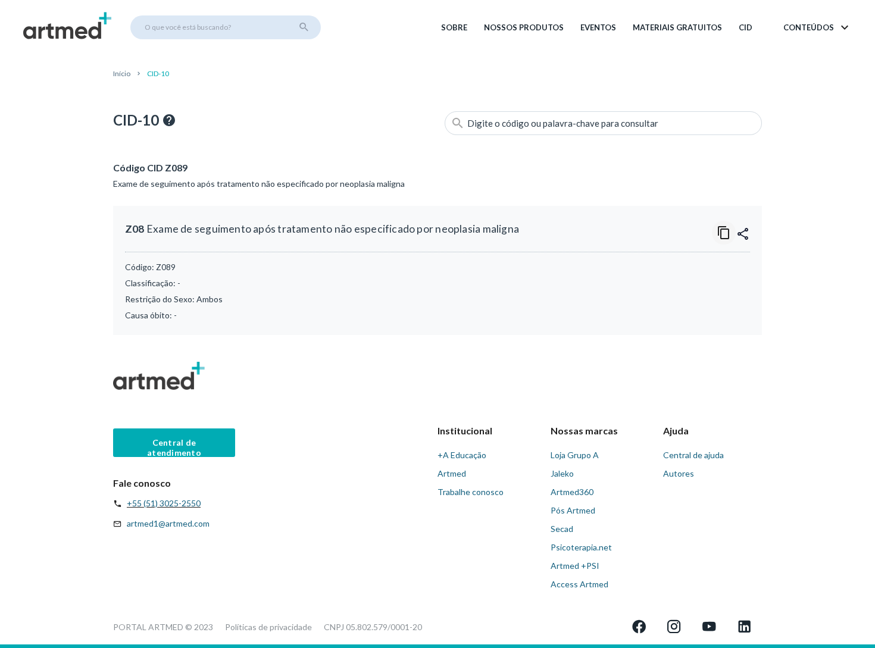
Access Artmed (579, 584)
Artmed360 (572, 492)
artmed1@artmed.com (168, 523)
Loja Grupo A (575, 455)
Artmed (452, 473)
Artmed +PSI (575, 566)
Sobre (454, 27)
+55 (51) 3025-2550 (164, 503)
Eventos (598, 27)
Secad (562, 529)
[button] (817, 27)
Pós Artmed (573, 510)
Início (121, 73)
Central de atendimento (174, 447)
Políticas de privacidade (268, 627)
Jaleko (562, 473)
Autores (678, 473)
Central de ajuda (693, 455)
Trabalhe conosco (471, 492)
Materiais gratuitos (677, 27)
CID (745, 27)
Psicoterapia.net (581, 547)
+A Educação (462, 455)
